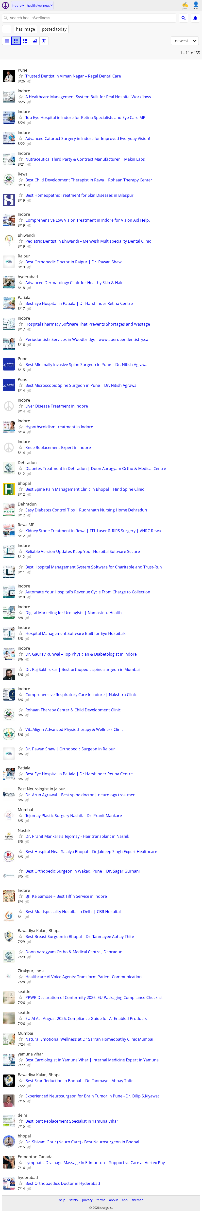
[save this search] (195, 18)
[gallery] (34, 41)
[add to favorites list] (21, 76)
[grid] (25, 41)
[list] (6, 41)
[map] (44, 41)
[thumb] (16, 41)
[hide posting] (30, 81)
